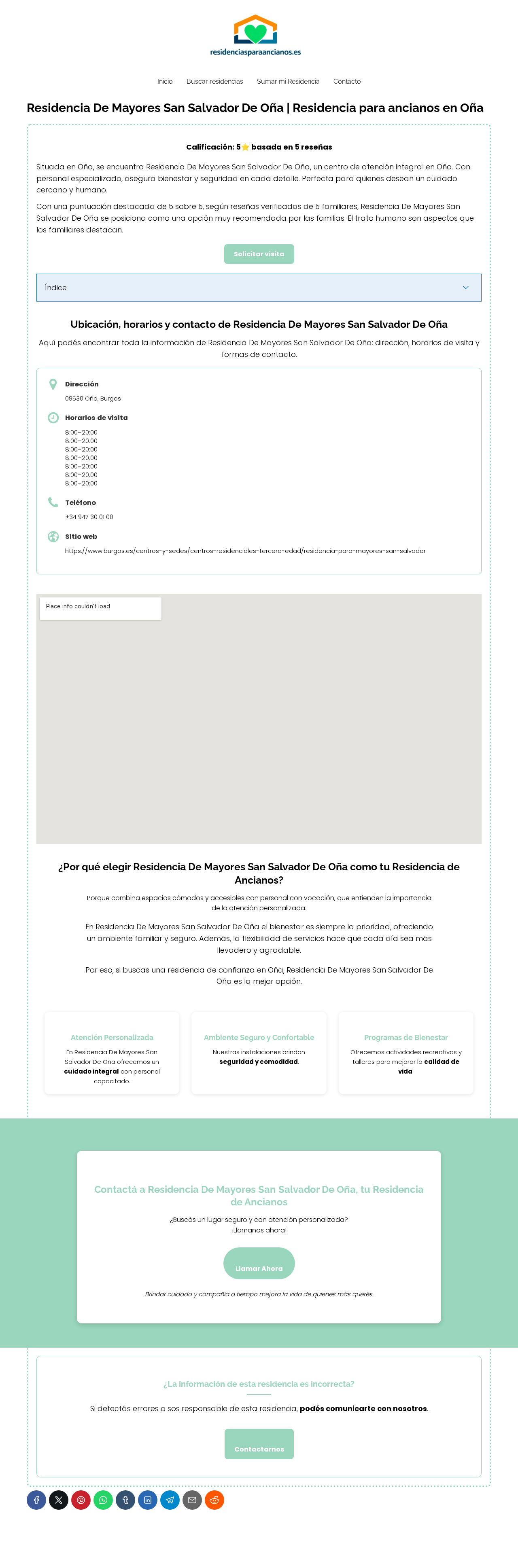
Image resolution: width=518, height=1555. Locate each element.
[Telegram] (170, 1500)
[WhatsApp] (103, 1500)
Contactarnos (259, 1449)
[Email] (192, 1500)
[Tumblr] (125, 1500)
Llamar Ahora (259, 1268)
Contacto (347, 81)
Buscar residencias (215, 81)
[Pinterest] (81, 1500)
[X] (58, 1500)
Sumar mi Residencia (288, 81)
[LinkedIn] (147, 1500)
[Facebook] (36, 1500)
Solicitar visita (259, 254)
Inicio (165, 81)
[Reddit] (214, 1500)
